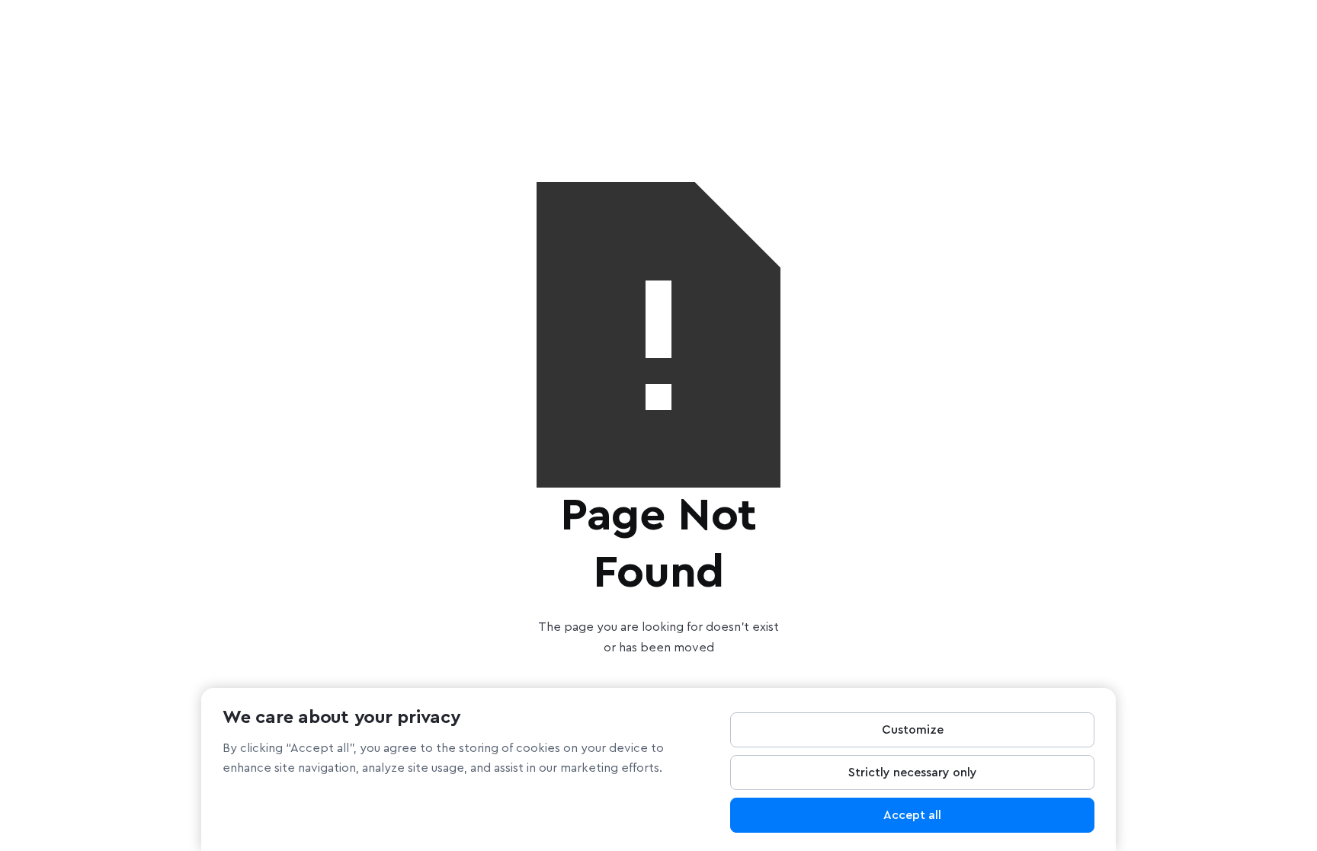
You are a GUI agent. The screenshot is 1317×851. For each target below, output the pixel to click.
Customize (913, 730)
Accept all (912, 815)
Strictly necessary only (912, 772)
